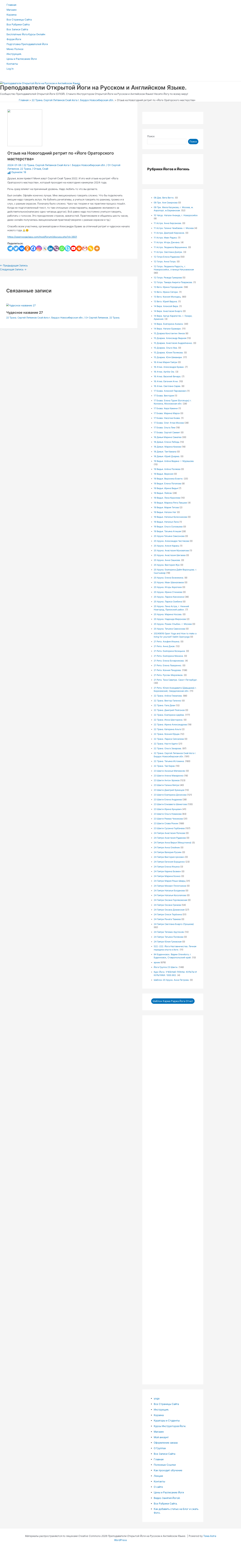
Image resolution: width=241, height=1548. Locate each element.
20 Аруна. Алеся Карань (166, 545)
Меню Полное (15, 49)
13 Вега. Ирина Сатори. (166, 292)
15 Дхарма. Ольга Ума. (166, 347)
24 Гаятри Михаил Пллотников (170, 885)
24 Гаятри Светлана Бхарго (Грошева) (174, 924)
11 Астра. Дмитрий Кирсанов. (169, 233)
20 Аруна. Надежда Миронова (170, 619)
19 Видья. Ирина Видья (166, 488)
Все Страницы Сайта (19, 19)
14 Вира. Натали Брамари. (167, 328)
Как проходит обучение (168, 1470)
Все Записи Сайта (17, 29)
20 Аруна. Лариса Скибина (168, 601)
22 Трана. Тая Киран (164, 766)
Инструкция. (14, 54)
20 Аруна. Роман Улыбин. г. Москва (173, 624)
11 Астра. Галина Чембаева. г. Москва (174, 228)
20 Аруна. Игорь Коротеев (168, 587)
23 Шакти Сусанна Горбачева (169, 828)
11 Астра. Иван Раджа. (165, 237)
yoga (156, 1398)
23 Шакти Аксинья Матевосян (169, 770)
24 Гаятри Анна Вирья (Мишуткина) (172, 842)
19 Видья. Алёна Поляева (167, 469)
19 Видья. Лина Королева (167, 497)
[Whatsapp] (62, 248)
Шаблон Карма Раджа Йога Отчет (173, 1001)
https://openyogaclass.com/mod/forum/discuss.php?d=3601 (42, 236)
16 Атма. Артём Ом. (164, 371)
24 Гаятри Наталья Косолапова (170, 895)
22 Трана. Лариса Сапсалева (169, 739)
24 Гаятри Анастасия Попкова (169, 833)
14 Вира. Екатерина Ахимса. (168, 324)
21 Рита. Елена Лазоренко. (168, 665)
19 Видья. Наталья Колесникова (170, 517)
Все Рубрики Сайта (18, 24)
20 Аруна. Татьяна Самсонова (169, 628)
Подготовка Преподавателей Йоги (27, 44)
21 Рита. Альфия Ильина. (167, 641)
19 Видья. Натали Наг (165, 512)
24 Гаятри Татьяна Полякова (168, 937)
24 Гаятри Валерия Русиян (167, 852)
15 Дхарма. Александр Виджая (170, 338)
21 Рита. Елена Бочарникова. (169, 660)
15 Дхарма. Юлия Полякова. (168, 352)
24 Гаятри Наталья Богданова (169, 890)
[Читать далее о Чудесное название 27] (21, 305)
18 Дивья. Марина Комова (167, 446)
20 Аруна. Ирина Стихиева (168, 592)
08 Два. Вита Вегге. (164, 197)
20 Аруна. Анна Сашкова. (167, 560)
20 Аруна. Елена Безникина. (169, 577)
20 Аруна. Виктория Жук (167, 565)
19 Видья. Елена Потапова (167, 483)
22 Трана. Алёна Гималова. (168, 695)
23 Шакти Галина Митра (166, 785)
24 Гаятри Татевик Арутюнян (169, 932)
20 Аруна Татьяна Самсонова (169, 536)
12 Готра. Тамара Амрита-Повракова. (173, 282)
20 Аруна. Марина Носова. (168, 614)
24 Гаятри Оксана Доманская (169, 909)
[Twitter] (16, 248)
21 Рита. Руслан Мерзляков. (168, 675)
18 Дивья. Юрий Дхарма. (167, 456)
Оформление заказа (166, 1442)
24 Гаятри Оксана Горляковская (170, 900)
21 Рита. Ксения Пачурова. (167, 670)
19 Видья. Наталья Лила (166, 521)
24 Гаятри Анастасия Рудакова (170, 837)
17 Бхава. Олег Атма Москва (169, 422)
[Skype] (67, 248)
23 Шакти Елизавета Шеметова (170, 804)
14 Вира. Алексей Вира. (166, 306)
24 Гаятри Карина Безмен (167, 871)
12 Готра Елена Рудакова (167, 256)
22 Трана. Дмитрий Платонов (169, 710)
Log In (10, 68)
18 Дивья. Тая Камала (165, 451)
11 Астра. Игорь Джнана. (167, 242)
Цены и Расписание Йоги (22, 58)
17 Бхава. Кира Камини (166, 408)
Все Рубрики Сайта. (165, 1503)
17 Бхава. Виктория (164, 395)
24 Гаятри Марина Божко (167, 876)
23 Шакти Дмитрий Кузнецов (169, 790)
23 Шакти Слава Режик (166, 823)
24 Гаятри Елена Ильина (167, 866)
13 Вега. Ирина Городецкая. (168, 287)
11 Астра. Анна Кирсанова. (168, 223)
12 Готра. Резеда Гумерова (168, 277)
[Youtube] (73, 248)
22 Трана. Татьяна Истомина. (169, 761)
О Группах (160, 1448)
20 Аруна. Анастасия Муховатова (171, 550)
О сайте (158, 1486)
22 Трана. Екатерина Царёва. (169, 715)
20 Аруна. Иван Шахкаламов (169, 582)
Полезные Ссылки (165, 1464)
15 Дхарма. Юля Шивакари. (168, 357)
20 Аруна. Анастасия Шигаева (169, 555)
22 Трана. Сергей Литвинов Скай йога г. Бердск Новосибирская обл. (64, 165)
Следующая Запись (13, 269)
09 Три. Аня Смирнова (165, 202)
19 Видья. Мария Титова (166, 507)
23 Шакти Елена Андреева (168, 799)
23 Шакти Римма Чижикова (168, 818)
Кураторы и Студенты (167, 1420)
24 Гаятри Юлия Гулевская (167, 941)
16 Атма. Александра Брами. (169, 367)
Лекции (158, 1475)
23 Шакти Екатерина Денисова (170, 794)
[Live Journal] (45, 248)
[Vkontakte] (22, 248)
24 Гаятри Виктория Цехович (169, 857)
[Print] (79, 248)
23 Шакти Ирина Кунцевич (168, 809)
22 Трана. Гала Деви (164, 705)
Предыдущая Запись (14, 265)
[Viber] (56, 248)
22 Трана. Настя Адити (166, 743)
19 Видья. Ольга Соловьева (168, 526)
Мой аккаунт (161, 1437)
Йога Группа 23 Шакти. (166, 967)
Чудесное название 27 (24, 313)
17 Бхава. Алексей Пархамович (170, 390)
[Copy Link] (90, 248)
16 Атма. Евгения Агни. (166, 381)
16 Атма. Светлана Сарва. (167, 386)
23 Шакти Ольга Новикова (167, 814)
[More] (96, 248)
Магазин (12, 9)
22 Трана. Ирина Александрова (170, 724)
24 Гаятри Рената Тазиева (167, 919)
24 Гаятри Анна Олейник (167, 847)
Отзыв (37, 168)
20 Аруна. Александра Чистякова (171, 541)
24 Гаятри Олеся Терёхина (168, 914)
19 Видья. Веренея (163, 474)
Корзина (11, 14)
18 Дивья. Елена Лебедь (166, 442)
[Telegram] (10, 248)
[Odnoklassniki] (27, 248)
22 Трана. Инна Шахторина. (168, 719)
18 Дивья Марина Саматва (167, 437)
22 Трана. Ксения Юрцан (167, 734)
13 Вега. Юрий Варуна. (166, 301)
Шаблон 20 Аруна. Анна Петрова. (171, 980)
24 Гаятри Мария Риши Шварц (169, 881)
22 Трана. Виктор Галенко (167, 700)
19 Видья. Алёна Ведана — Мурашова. (174, 461)
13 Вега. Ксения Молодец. (167, 296)
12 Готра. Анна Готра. (165, 261)
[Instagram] (39, 248)
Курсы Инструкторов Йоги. (170, 1426)
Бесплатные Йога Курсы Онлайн (26, 34)
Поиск (151, 136)
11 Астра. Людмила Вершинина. (170, 247)
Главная (11, 4)
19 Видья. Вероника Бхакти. (168, 478)
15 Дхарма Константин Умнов (169, 333)
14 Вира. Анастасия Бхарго (168, 311)
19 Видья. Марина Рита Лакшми (170, 502)
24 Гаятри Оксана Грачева (167, 905)
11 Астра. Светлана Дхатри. (168, 252)
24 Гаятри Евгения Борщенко (169, 861)
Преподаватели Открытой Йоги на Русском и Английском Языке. (93, 87)
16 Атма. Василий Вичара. (167, 376)
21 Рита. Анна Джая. (164, 646)
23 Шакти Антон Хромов (167, 780)
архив (157, 962)
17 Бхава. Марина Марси (167, 413)
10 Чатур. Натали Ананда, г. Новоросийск (176, 215)
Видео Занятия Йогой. (167, 1498)
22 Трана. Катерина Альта (167, 729)
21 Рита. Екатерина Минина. (168, 656)
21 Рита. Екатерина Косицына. (169, 651)
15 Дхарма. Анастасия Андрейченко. (173, 343)
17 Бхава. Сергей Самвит (167, 432)
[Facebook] (33, 248)
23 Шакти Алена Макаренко (168, 775)
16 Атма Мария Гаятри (165, 362)
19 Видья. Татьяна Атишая (167, 531)
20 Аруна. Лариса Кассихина (169, 596)
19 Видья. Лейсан (163, 493)
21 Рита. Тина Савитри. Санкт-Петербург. (175, 679)
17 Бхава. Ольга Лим (164, 427)
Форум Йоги (14, 39)
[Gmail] (85, 248)
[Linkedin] (50, 248)
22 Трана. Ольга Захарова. (168, 748)
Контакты (12, 63)
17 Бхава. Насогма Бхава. (167, 418)
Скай (45, 168)
